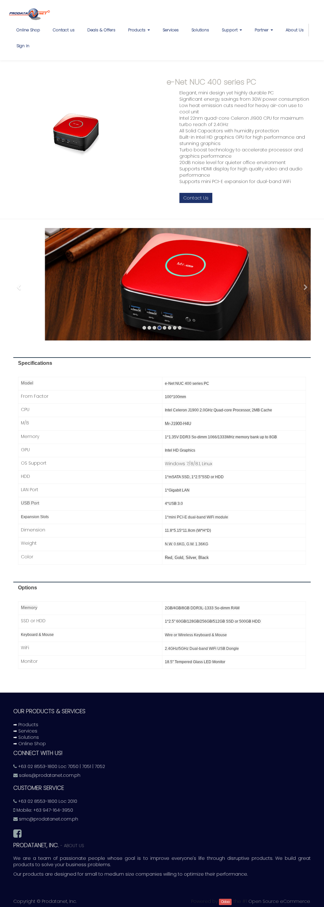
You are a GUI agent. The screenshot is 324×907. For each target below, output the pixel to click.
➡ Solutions (26, 737)
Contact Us (196, 198)
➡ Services (25, 731)
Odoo (225, 901)
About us (74, 846)
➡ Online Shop (29, 743)
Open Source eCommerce (279, 901)
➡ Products (25, 724)
